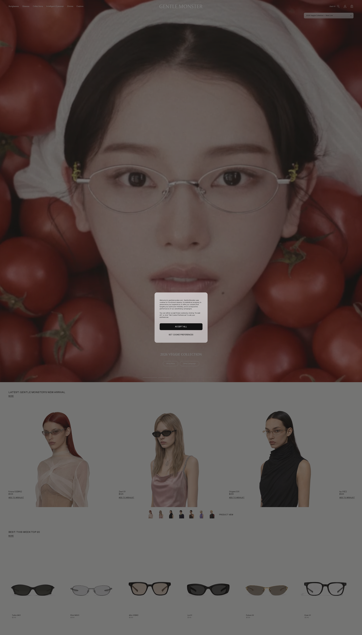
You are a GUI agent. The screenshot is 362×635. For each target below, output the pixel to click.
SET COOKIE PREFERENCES (181, 334)
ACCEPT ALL (181, 326)
